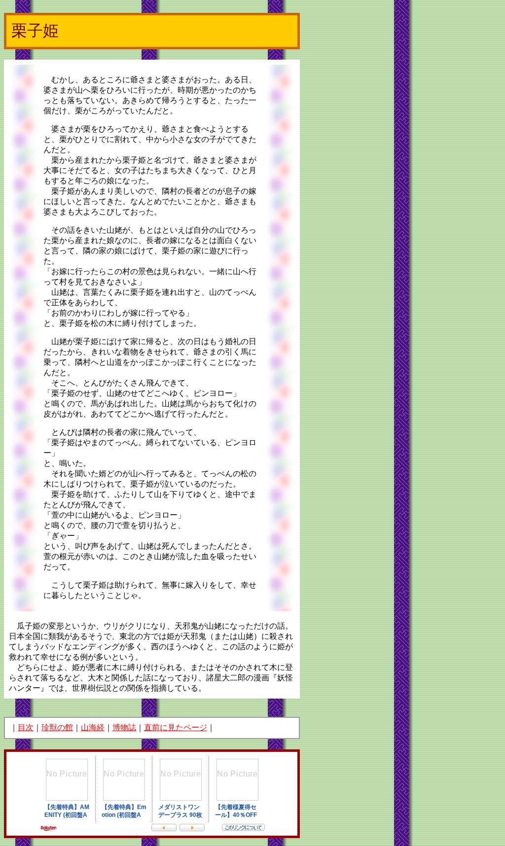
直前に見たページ (175, 727)
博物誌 (124, 727)
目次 (26, 727)
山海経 (93, 727)
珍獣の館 (57, 727)
